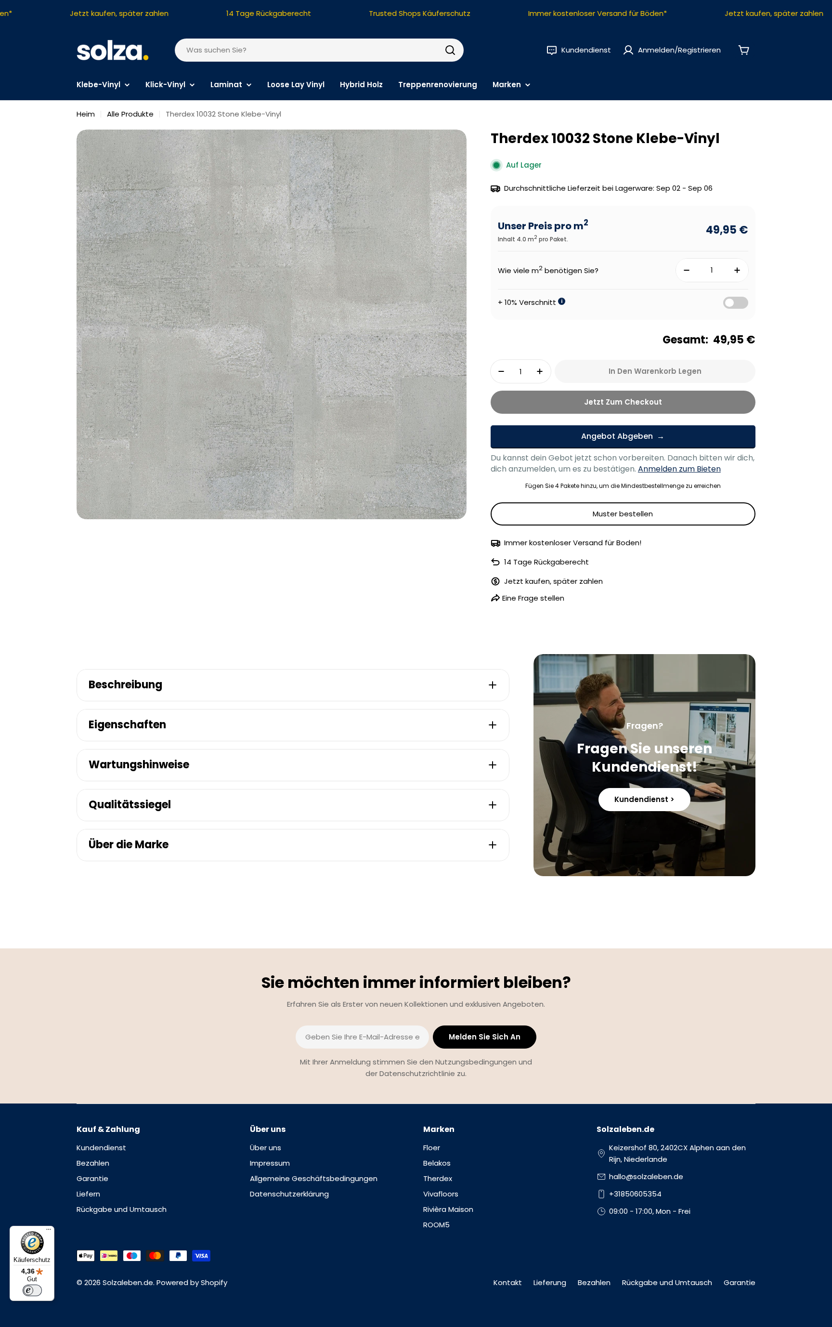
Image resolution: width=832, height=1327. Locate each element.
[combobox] (319, 50)
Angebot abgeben (617, 436)
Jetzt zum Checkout (623, 402)
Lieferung (549, 1282)
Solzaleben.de (128, 1282)
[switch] (32, 1290)
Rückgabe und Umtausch (667, 1282)
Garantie (739, 1282)
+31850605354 (635, 1194)
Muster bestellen (623, 514)
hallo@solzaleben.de (646, 1176)
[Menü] (48, 1231)
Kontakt (508, 1282)
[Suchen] (450, 50)
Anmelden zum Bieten (679, 468)
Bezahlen (594, 1282)
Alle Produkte (130, 114)
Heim (86, 114)
